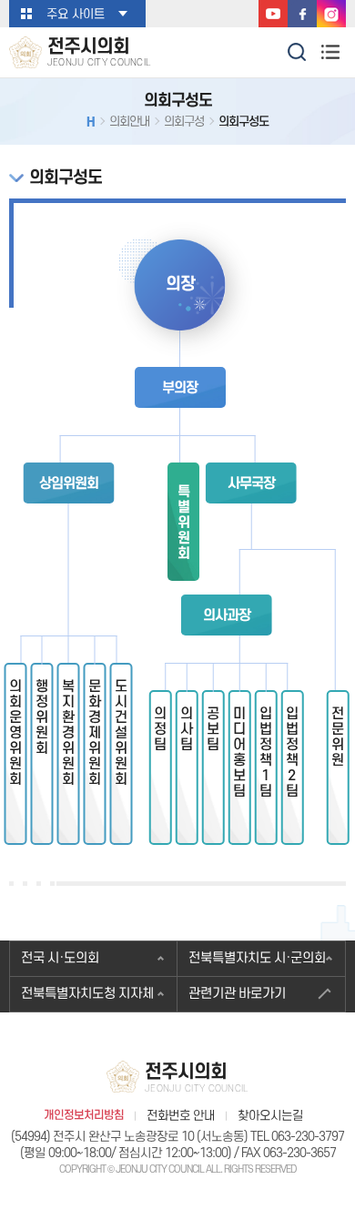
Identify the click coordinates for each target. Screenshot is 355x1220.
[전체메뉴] (330, 51)
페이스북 (302, 13)
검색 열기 (298, 50)
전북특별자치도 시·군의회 (257, 958)
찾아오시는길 (270, 1116)
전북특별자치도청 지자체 (87, 993)
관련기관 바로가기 (237, 993)
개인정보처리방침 (84, 1116)
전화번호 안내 (181, 1116)
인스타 (331, 13)
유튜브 (273, 13)
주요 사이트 (75, 14)
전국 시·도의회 (60, 958)
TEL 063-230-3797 (297, 1137)
